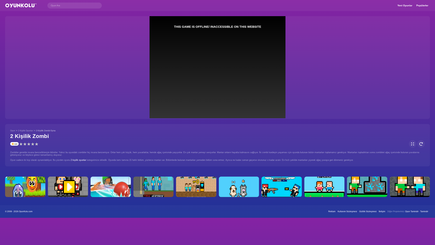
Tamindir (424, 211)
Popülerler (422, 5)
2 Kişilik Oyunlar (25, 130)
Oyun (12, 130)
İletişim (382, 211)
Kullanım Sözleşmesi (347, 211)
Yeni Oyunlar (404, 5)
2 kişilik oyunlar (78, 160)
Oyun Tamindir (412, 211)
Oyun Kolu (21, 5)
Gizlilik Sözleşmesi (368, 211)
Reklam (331, 211)
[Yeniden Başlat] (421, 144)
